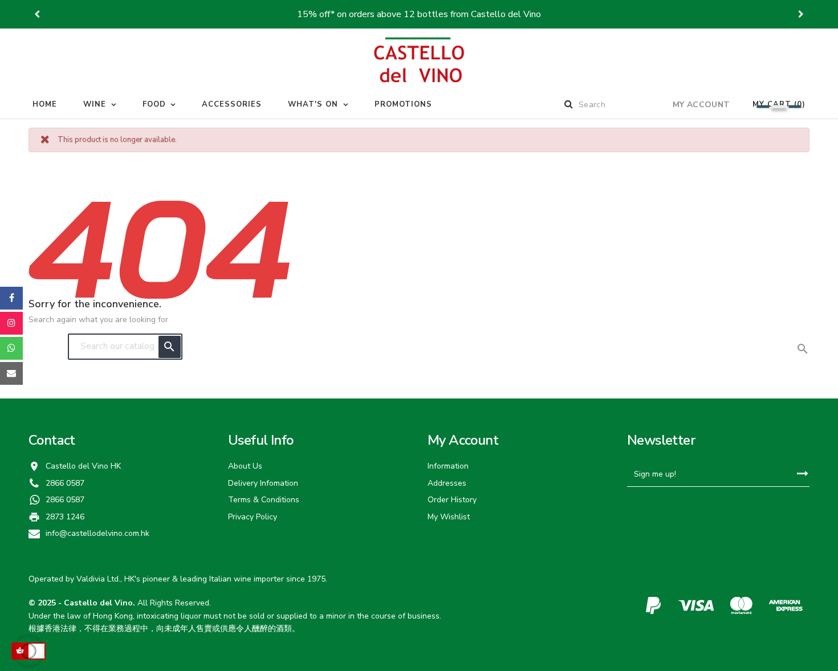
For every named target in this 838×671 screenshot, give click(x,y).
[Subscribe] (802, 474)
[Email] (11, 373)
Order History (452, 499)
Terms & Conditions (263, 499)
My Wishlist (449, 516)
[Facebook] (11, 298)
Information (448, 466)
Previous (37, 14)
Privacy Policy (252, 516)
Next (800, 14)
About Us (245, 466)
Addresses (447, 483)
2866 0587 (65, 499)
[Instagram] (11, 323)
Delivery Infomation (263, 483)
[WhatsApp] (11, 348)
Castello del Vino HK (83, 466)
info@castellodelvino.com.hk (97, 533)
